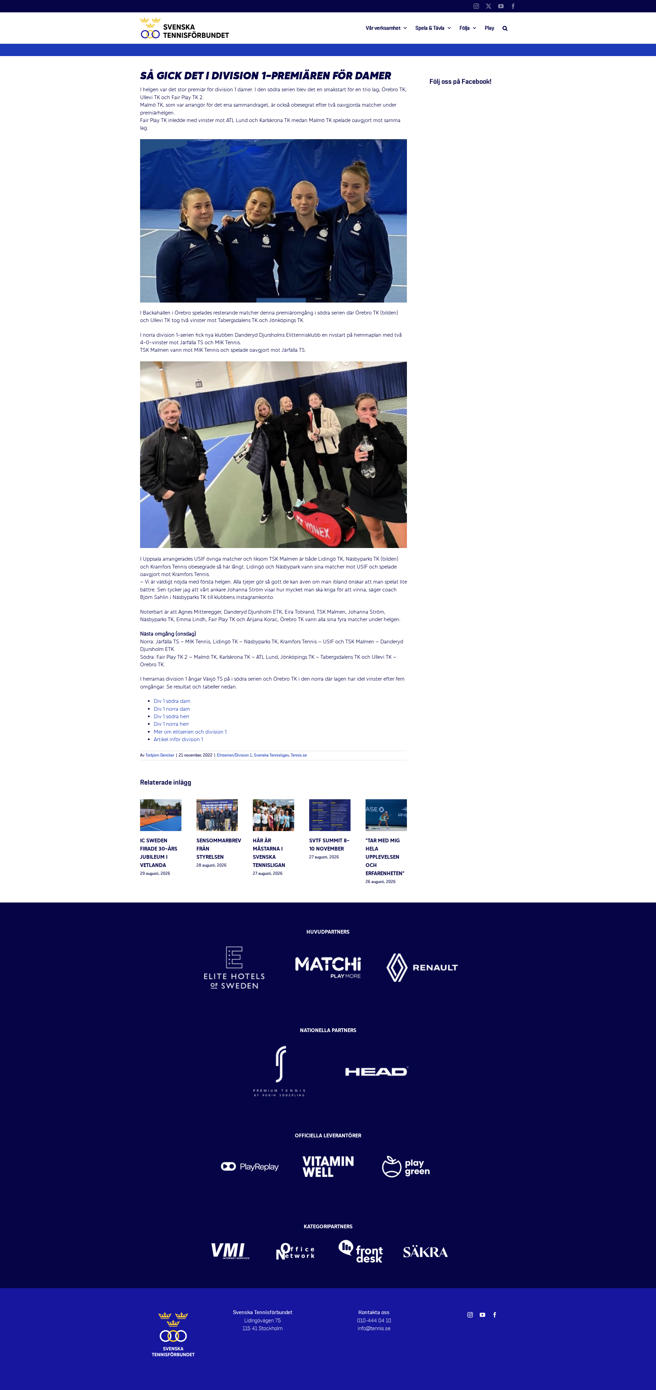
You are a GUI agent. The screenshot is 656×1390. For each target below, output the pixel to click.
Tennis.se (299, 755)
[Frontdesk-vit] (361, 1229)
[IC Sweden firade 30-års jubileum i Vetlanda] (160, 803)
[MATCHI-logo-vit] (328, 931)
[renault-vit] (422, 931)
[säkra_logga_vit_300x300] (426, 1229)
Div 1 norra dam (172, 709)
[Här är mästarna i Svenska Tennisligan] (273, 803)
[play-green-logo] (406, 1137)
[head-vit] (377, 1032)
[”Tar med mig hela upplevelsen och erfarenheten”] (386, 803)
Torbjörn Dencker (160, 755)
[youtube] (482, 1315)
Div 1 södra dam (172, 701)
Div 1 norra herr (171, 724)
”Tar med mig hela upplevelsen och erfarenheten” (385, 857)
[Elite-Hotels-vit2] (234, 931)
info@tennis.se (374, 1328)
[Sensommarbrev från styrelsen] (217, 803)
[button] (505, 28)
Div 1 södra (171, 717)
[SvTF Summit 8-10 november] (330, 803)
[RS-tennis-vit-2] (279, 1032)
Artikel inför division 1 (179, 740)
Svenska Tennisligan (271, 755)
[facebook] (494, 1315)
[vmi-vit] (230, 1229)
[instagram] (470, 1315)
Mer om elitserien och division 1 (190, 732)
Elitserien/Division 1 (234, 755)
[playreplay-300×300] (250, 1137)
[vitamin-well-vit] (328, 1137)
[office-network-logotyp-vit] (295, 1229)
